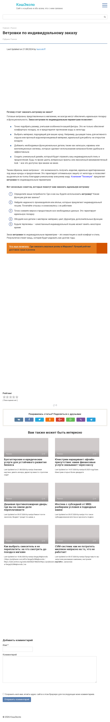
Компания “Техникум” (82, 176)
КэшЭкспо (25, 4)
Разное (14, 39)
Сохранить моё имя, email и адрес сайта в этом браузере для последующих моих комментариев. (50, 694)
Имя (5, 645)
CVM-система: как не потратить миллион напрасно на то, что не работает (75, 549)
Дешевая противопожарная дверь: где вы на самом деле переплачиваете (25, 507)
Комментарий (10, 654)
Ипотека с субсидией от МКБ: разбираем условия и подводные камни (75, 507)
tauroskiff (41, 49)
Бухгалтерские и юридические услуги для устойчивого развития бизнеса (25, 462)
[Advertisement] (46, 78)
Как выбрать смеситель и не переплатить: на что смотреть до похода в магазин (25, 549)
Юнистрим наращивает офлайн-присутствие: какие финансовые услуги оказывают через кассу (75, 462)
